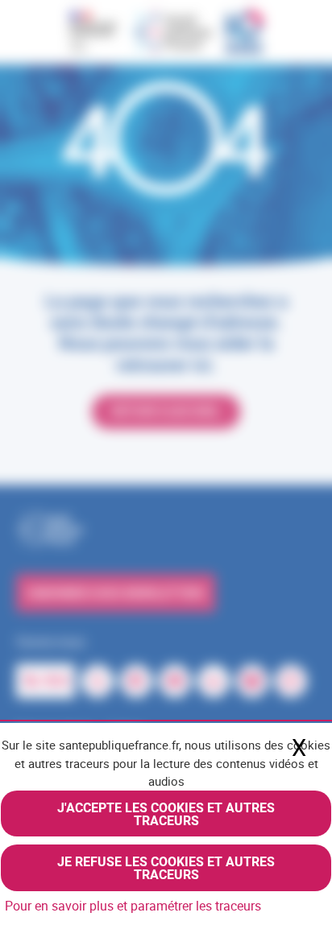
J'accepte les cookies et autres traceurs (166, 814)
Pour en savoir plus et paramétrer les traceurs (133, 905)
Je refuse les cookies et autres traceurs (166, 868)
